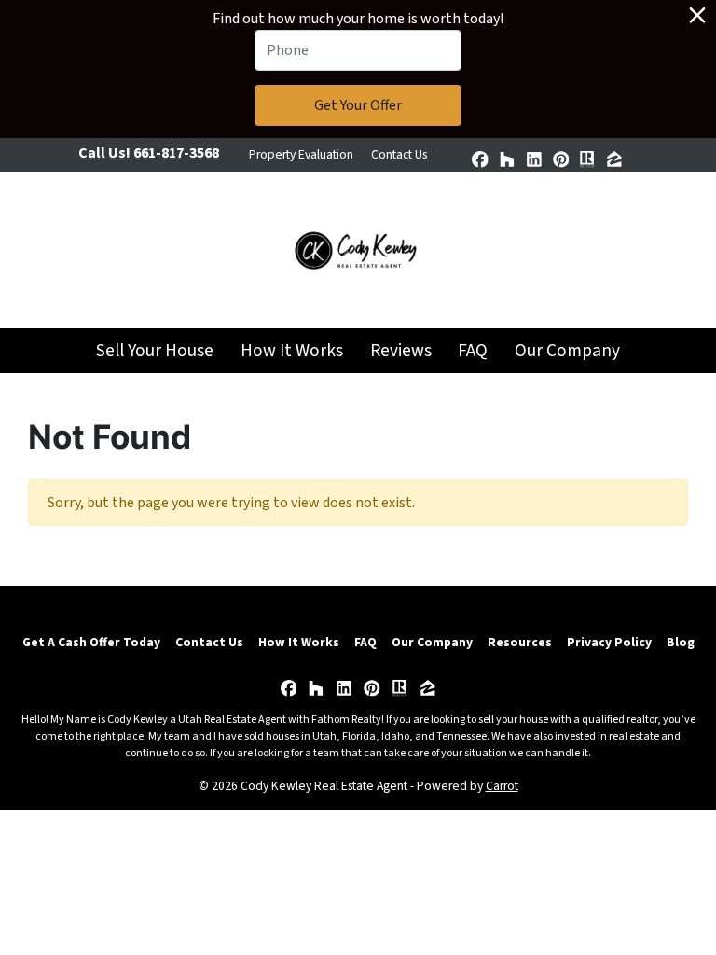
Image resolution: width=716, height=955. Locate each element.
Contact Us (399, 154)
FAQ (473, 351)
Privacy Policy (609, 642)
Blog (681, 642)
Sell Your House (154, 351)
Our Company (567, 351)
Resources (520, 642)
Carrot (502, 786)
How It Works (292, 351)
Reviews (401, 351)
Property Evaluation (301, 154)
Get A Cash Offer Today (91, 642)
